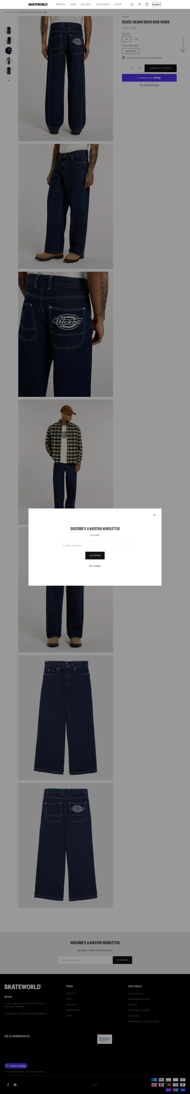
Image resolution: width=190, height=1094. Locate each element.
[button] (132, 4)
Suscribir (95, 555)
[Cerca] (154, 514)
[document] (95, 547)
